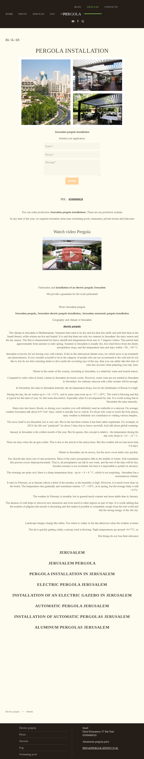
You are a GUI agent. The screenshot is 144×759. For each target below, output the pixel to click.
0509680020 (76, 199)
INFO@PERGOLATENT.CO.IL (100, 748)
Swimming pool (28, 754)
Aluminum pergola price (96, 741)
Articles (93, 7)
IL (12, 39)
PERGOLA (72, 14)
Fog (52, 14)
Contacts (111, 7)
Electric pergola (12, 712)
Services (38, 14)
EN (17, 39)
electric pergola (72, 326)
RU (7, 39)
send (72, 180)
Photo (23, 14)
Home (9, 14)
